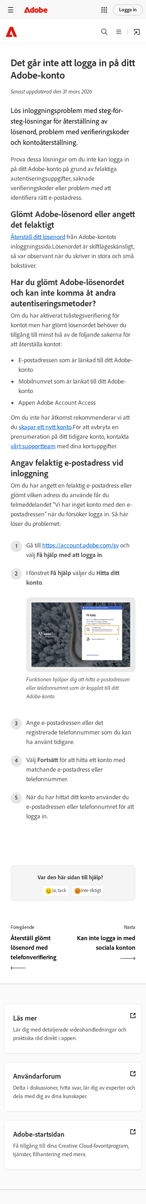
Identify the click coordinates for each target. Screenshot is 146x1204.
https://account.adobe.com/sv (80, 545)
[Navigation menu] (10, 9)
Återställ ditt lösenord (38, 237)
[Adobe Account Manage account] (136, 31)
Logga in (128, 10)
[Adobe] (35, 9)
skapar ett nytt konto (45, 427)
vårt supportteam (33, 446)
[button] (104, 10)
